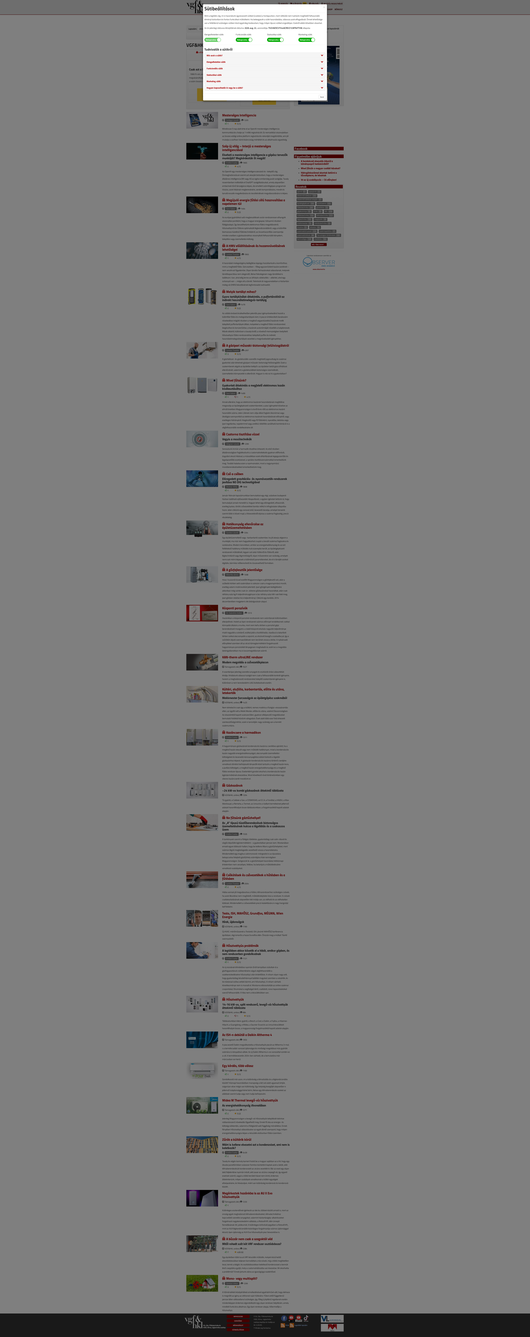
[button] (214, 55)
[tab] (265, 55)
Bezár (322, 97)
